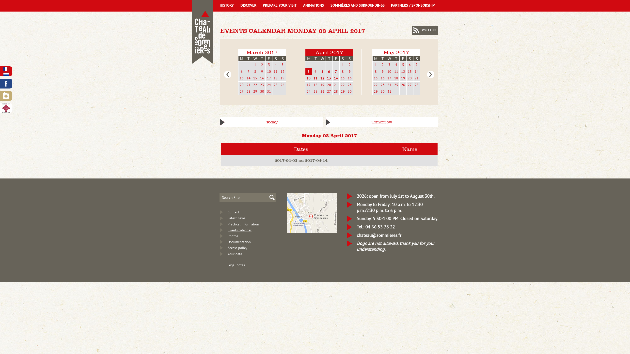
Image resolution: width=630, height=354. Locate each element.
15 (255, 78)
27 (242, 91)
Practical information (243, 224)
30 (262, 91)
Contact (233, 212)
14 (249, 78)
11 (276, 71)
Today (272, 122)
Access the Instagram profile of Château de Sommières (6, 96)
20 (242, 85)
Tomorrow (382, 122)
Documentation (239, 242)
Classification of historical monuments (6, 108)
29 (255, 91)
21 (249, 85)
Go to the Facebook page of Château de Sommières (6, 83)
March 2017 (262, 52)
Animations (313, 5)
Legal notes (236, 265)
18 (276, 78)
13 (242, 78)
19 (282, 78)
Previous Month (227, 74)
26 (282, 85)
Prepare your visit (280, 5)
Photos (233, 236)
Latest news (236, 218)
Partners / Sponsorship (413, 5)
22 (255, 85)
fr (6, 69)
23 (262, 85)
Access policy (237, 248)
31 (269, 91)
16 (262, 78)
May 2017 (396, 52)
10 (269, 71)
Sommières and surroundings (358, 5)
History (227, 5)
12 (282, 71)
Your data (235, 254)
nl (6, 74)
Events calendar (240, 230)
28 (249, 91)
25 (276, 85)
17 (269, 78)
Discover (248, 5)
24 (269, 85)
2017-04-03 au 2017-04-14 (301, 160)
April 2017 (329, 52)
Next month (430, 74)
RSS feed (429, 30)
